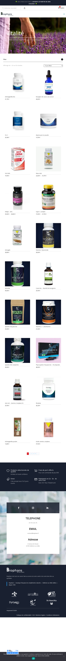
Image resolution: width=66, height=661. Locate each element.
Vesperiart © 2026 (12, 610)
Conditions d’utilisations (52, 615)
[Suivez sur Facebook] (19, 508)
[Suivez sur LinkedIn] (47, 508)
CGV (33, 615)
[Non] (64, 656)
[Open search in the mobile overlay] (11, 8)
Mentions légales (40, 615)
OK (33, 658)
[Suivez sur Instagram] (33, 508)
